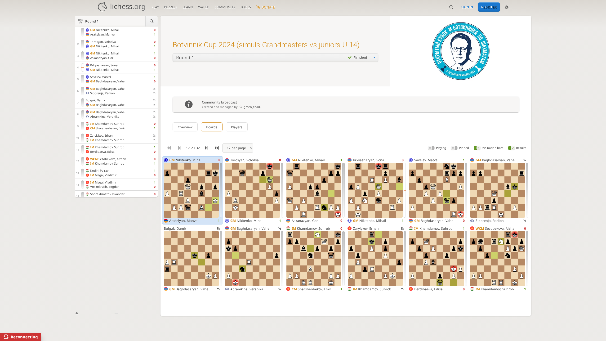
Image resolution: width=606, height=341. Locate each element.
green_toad (252, 107)
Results (521, 148)
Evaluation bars (492, 148)
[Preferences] (507, 7)
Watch (203, 7)
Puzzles (171, 7)
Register (489, 7)
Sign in (467, 7)
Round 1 (92, 21)
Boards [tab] (211, 127)
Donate (268, 7)
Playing (441, 148)
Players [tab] (236, 127)
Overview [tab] (185, 127)
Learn (188, 7)
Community (224, 7)
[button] (431, 148)
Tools (245, 7)
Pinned (464, 148)
